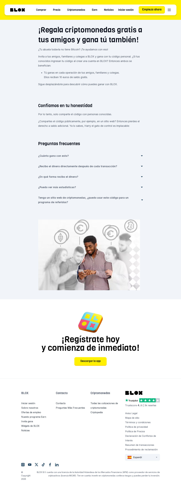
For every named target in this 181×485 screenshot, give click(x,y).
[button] (38, 396)
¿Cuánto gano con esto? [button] (53, 155)
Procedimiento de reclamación (141, 449)
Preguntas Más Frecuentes (70, 407)
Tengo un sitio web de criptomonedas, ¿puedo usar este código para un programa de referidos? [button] (83, 200)
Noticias (109, 10)
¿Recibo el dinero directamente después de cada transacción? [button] (77, 166)
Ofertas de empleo (31, 412)
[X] (36, 464)
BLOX (24, 393)
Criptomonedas (76, 10)
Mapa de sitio (132, 417)
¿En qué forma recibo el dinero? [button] (58, 176)
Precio (56, 10)
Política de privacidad (136, 426)
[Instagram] (23, 464)
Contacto (62, 393)
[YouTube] (29, 464)
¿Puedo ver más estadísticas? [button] (57, 187)
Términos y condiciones (138, 422)
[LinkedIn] (57, 464)
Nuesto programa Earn (33, 416)
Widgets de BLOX (30, 425)
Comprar (41, 10)
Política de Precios (135, 431)
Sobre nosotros (29, 407)
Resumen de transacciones (139, 445)
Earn (94, 10)
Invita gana (27, 421)
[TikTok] (43, 464)
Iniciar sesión (126, 10)
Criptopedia (96, 412)
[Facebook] (50, 464)
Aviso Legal (131, 413)
